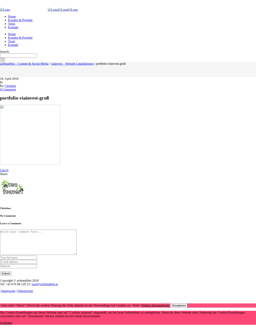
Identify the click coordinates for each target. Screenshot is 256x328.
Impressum (8, 291)
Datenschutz (25, 291)
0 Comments (8, 89)
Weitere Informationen (155, 305)
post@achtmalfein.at (45, 284)
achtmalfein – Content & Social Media (24, 63)
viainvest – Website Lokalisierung (72, 63)
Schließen (6, 323)
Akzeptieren (179, 305)
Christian (10, 86)
